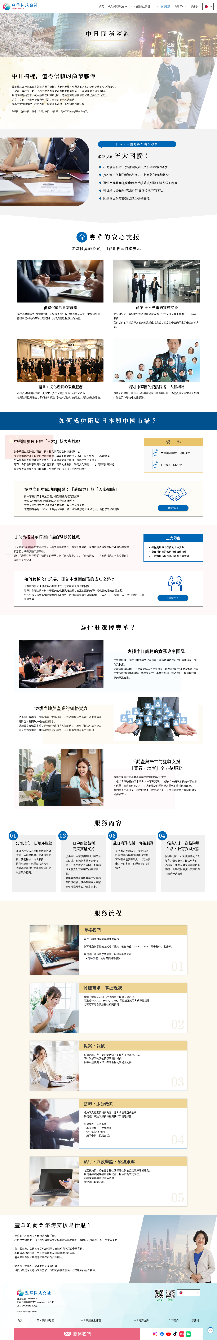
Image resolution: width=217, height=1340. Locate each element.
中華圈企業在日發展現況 (175, 453)
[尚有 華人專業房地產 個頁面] (126, 6)
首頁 (20, 1320)
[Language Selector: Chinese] (208, 6)
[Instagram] (155, 1334)
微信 (170, 1299)
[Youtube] (168, 1334)
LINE (159, 1299)
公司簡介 (174, 1320)
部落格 (195, 1320)
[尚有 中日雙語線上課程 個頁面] (151, 6)
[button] (170, 1294)
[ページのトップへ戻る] (210, 1330)
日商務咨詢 (142, 1320)
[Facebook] (161, 1334)
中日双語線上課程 (91, 1320)
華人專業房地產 (45, 1320)
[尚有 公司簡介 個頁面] (185, 6)
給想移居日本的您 (171, 464)
